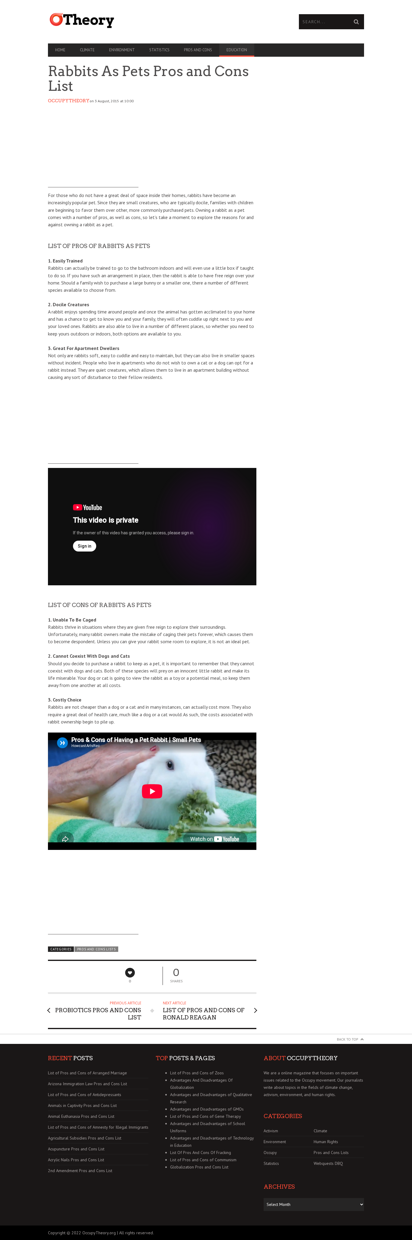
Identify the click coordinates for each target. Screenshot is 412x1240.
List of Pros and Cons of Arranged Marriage (87, 1073)
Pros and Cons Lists (96, 949)
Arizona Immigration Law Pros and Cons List (87, 1083)
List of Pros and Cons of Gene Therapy (205, 1116)
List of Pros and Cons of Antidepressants (84, 1094)
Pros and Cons (198, 49)
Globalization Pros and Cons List (199, 1167)
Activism (271, 1130)
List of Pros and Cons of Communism (203, 1159)
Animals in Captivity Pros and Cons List (82, 1105)
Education (237, 49)
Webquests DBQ (328, 1163)
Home (60, 49)
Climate (87, 49)
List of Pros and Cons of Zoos (197, 1073)
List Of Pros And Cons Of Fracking (200, 1152)
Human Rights (326, 1141)
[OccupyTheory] (127, 20)
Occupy (270, 1152)
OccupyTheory (69, 100)
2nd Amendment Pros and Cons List (80, 1170)
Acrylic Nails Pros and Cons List (76, 1159)
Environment (122, 49)
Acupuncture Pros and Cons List (76, 1149)
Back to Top (347, 1039)
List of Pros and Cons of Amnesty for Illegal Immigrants (98, 1127)
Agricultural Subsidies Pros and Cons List (84, 1138)
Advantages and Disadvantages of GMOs (207, 1109)
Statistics (159, 49)
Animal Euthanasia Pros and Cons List (81, 1116)
